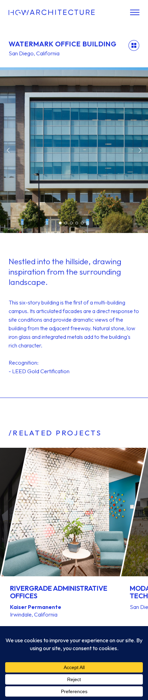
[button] (8, 150)
